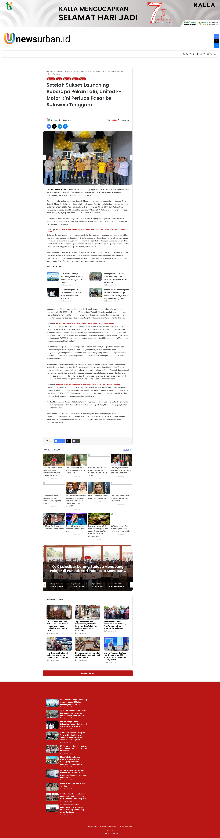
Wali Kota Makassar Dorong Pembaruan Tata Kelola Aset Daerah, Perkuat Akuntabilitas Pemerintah (73, 774)
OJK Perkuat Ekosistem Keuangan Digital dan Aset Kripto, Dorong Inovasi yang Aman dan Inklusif (88, 570)
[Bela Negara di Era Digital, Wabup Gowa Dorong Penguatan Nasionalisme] (59, 644)
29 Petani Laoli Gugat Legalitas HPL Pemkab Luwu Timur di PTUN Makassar (73, 748)
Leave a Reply (87, 673)
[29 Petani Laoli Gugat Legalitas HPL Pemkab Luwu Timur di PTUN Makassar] (52, 749)
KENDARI (50, 189)
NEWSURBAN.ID (61, 189)
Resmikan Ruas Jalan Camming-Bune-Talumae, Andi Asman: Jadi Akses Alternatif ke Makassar (115, 625)
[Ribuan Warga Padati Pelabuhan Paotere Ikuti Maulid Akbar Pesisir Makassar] (53, 292)
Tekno (82, 79)
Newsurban (54, 120)
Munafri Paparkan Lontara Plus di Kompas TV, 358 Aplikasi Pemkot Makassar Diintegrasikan (115, 656)
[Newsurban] (37, 39)
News (59, 79)
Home (50, 71)
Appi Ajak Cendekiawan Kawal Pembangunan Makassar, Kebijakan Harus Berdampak (73, 713)
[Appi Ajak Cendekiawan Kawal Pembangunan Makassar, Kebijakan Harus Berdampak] (95, 276)
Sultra (75, 79)
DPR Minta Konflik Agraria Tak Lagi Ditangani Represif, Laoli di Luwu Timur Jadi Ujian (87, 655)
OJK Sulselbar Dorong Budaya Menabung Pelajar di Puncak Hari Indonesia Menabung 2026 (73, 796)
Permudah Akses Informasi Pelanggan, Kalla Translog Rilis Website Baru (85, 323)
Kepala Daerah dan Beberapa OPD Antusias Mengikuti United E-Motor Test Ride (88, 384)
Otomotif (67, 79)
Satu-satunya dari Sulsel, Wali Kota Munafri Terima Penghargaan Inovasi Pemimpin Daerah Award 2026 (57, 626)
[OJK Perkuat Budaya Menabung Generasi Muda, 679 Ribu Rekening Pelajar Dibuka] (53, 276)
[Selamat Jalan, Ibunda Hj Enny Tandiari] (52, 787)
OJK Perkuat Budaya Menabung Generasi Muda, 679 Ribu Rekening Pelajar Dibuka (73, 702)
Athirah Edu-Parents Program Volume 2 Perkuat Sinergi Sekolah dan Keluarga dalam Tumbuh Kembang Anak (72, 736)
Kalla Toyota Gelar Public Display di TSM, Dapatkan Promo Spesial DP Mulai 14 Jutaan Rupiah (86, 231)
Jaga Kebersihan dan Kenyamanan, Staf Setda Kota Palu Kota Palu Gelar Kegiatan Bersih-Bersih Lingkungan (86, 626)
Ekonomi (57, 71)
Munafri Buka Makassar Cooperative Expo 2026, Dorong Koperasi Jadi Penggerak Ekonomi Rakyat (71, 760)
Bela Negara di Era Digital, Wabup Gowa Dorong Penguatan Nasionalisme (57, 655)
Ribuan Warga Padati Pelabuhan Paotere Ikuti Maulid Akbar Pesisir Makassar (73, 724)
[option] (87, 158)
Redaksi (110, 830)
